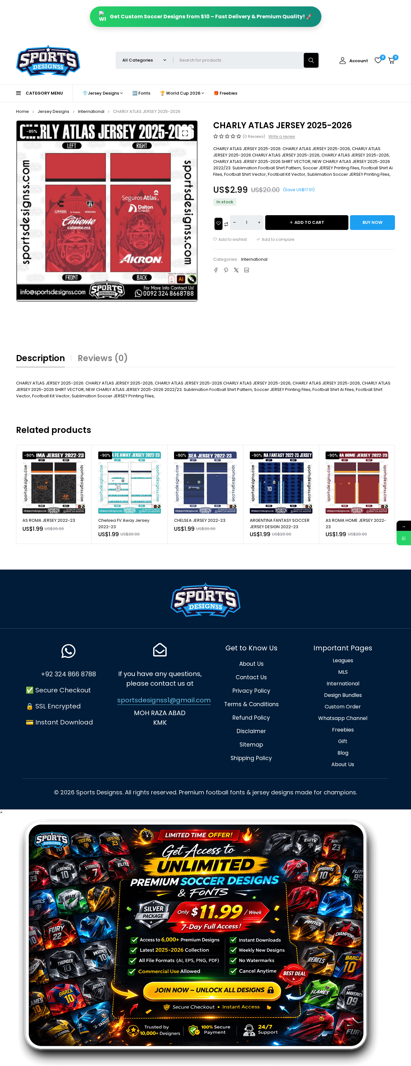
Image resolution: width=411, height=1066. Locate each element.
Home (22, 111)
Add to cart (309, 222)
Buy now (372, 222)
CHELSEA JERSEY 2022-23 (199, 520)
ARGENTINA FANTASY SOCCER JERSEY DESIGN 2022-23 (280, 523)
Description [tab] (40, 358)
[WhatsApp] (404, 538)
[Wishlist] (377, 60)
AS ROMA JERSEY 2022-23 (48, 520)
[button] (185, 133)
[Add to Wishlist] (218, 224)
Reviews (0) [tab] (103, 358)
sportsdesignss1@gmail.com (164, 700)
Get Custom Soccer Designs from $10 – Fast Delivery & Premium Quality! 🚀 (211, 16)
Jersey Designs (53, 111)
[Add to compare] (275, 239)
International (91, 111)
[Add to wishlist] (230, 239)
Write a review (281, 136)
